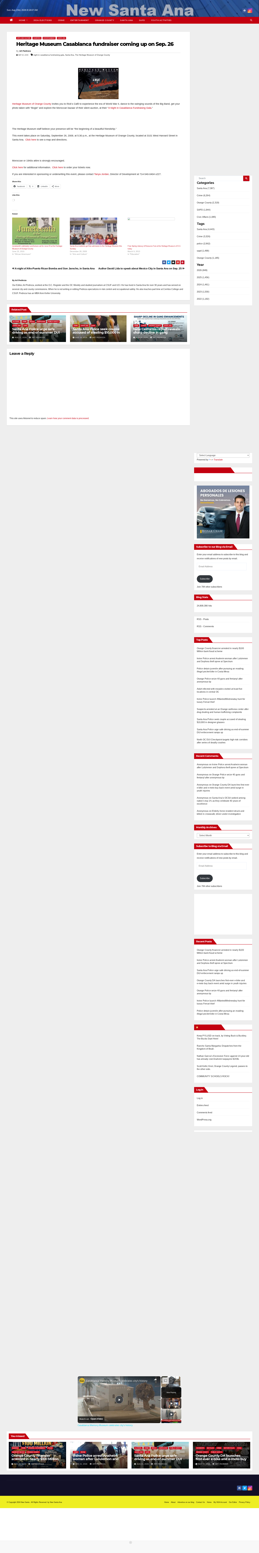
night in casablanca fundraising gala (48, 55)
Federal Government (36, 1448)
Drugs (32, 321)
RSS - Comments (205, 626)
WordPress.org (204, 1120)
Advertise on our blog (186, 1502)
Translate (218, 460)
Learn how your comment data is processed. (68, 418)
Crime (61, 20)
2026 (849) (202, 270)
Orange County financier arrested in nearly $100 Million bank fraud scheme (35, 1459)
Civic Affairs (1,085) (206, 217)
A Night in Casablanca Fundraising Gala (129, 108)
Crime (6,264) (203, 195)
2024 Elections (42, 20)
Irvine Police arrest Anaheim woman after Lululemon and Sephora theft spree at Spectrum (95, 1461)
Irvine (83, 1452)
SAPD (142, 20)
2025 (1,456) (203, 277)
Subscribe (205, 579)
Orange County (104, 20)
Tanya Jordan (101, 174)
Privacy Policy (244, 1502)
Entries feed (203, 1105)
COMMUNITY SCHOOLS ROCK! (213, 1076)
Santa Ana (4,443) (205, 229)
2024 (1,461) (203, 284)
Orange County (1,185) (208, 258)
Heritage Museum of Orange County (31, 103)
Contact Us (200, 1502)
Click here (30, 139)
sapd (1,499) (203, 251)
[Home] (11, 20)
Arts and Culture (23, 38)
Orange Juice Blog (209, 1027)
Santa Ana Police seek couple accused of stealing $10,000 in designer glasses (96, 332)
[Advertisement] (219, 913)
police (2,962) (203, 243)
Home (22, 20)
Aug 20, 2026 (204, 1464)
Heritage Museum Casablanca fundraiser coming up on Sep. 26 (94, 44)
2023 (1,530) (203, 292)
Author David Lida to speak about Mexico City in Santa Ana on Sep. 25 (140, 268)
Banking (15, 1448)
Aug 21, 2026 (21, 337)
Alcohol (16, 321)
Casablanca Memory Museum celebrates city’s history (116, 1380)
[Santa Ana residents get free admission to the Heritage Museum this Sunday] (97, 231)
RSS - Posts (203, 619)
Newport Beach (18, 1452)
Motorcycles (229, 1448)
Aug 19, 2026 (81, 337)
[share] (155, 1379)
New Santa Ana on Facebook (213, 470)
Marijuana (41, 321)
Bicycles (210, 1448)
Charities (37, 38)
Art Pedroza (25, 51)
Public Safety (53, 321)
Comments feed (204, 1112)
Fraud (50, 1448)
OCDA (239, 1448)
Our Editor (233, 1502)
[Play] (171, 1403)
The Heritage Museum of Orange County (92, 55)
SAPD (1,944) (203, 210)
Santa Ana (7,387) (205, 188)
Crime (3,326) (203, 236)
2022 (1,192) (203, 299)
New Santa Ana (56, 1502)
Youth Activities (161, 20)
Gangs (143, 325)
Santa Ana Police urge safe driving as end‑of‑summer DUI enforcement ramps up (36, 332)
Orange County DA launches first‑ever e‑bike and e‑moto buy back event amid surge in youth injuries (223, 788)
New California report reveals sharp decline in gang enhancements (156, 332)
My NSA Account (220, 1502)
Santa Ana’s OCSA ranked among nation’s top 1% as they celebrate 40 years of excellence (221, 801)
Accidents (200, 1448)
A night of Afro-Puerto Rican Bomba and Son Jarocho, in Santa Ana (54, 268)
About (173, 1502)
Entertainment (79, 20)
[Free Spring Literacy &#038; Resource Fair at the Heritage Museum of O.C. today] (155, 231)
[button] (251, 20)
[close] (130, 1542)
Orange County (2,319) (208, 202)
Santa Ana (126, 20)
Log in (200, 1098)
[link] (82, 1380)
